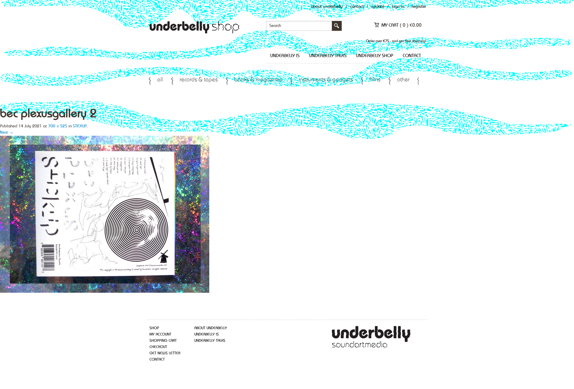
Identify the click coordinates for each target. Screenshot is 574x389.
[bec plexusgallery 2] (104, 213)
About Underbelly (327, 6)
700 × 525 (57, 126)
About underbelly (210, 328)
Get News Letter (164, 353)
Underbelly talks (327, 56)
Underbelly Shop (374, 56)
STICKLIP (79, 126)
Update (377, 6)
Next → (6, 132)
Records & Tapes (199, 80)
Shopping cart (163, 341)
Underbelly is (285, 56)
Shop (154, 328)
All (160, 80)
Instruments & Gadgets (326, 80)
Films (375, 80)
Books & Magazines (258, 80)
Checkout (158, 347)
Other (403, 80)
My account (160, 334)
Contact (357, 6)
